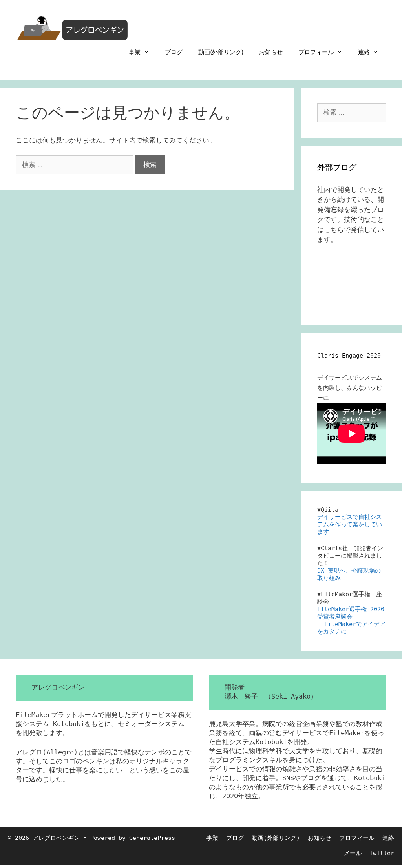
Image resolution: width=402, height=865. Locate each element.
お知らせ (271, 52)
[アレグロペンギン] (73, 27)
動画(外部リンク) (220, 52)
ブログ (174, 52)
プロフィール (316, 52)
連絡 (364, 52)
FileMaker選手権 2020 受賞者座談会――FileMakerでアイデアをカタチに (351, 620)
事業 (135, 52)
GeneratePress (152, 837)
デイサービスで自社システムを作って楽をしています (349, 524)
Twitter (381, 853)
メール (353, 853)
